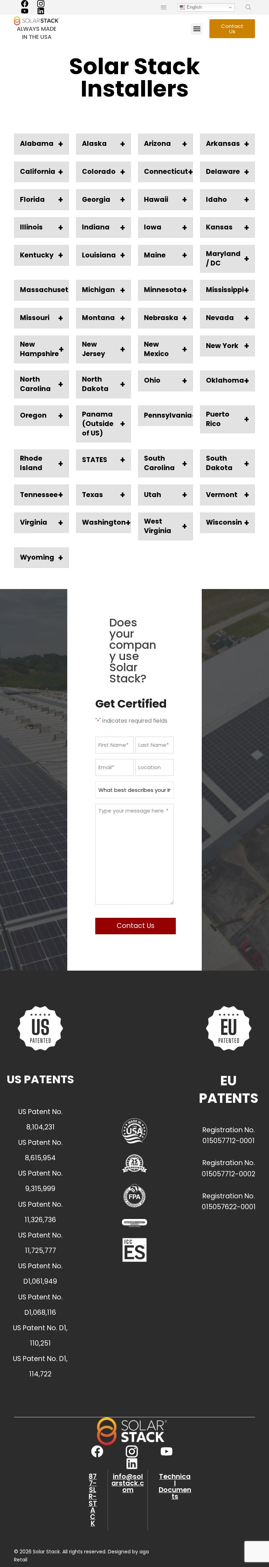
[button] (196, 29)
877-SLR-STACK (93, 1500)
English (193, 7)
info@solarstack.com (127, 1483)
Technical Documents (175, 1487)
